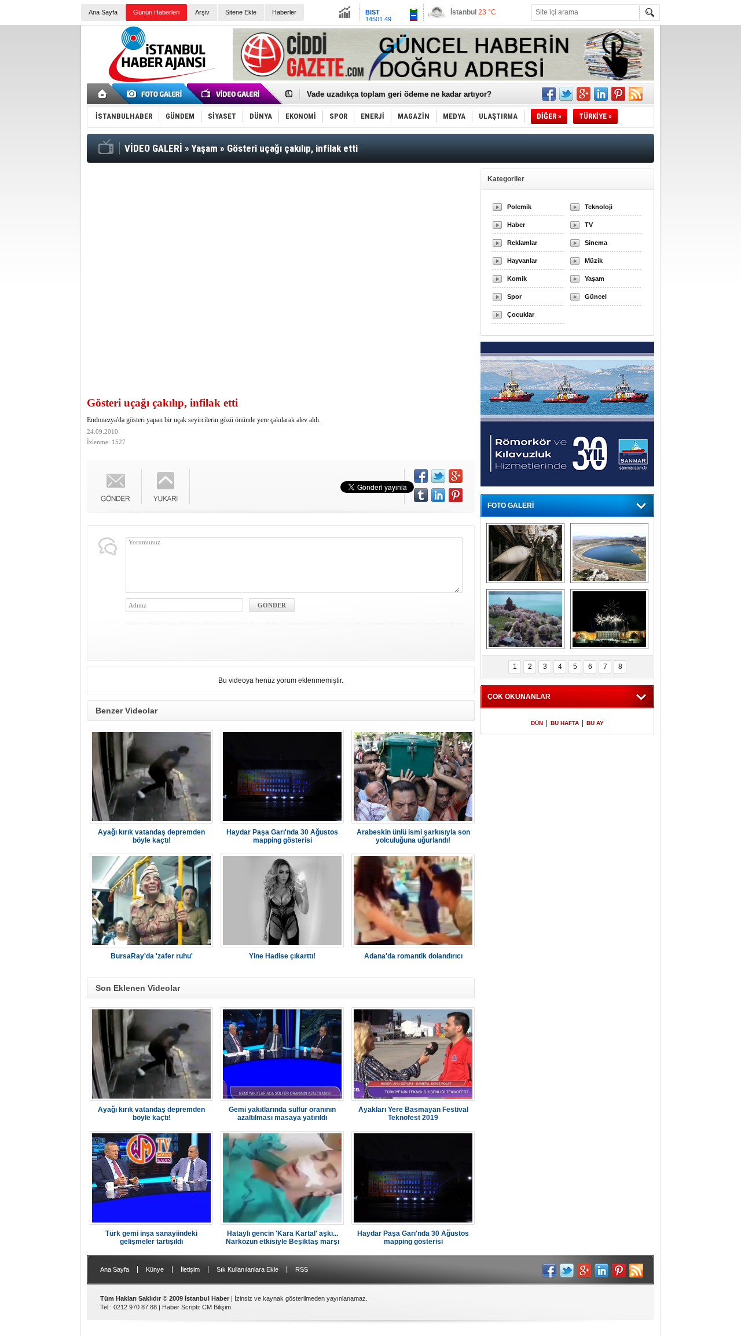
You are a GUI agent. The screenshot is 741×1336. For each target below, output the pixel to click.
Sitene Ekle (240, 12)
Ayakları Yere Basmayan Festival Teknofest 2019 (413, 1114)
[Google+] (456, 476)
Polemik (519, 206)
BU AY (595, 723)
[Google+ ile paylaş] (583, 94)
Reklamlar (522, 242)
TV (589, 224)
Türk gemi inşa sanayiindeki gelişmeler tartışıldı (151, 1237)
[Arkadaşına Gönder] (116, 486)
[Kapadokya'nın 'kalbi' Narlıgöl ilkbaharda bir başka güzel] (609, 553)
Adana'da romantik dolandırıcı (413, 956)
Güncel (596, 296)
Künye (155, 1269)
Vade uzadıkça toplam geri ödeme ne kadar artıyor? (399, 94)
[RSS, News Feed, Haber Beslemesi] (636, 94)
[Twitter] (438, 476)
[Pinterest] (456, 495)
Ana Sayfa (103, 12)
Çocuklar (520, 314)
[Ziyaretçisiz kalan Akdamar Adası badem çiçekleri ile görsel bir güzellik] (525, 619)
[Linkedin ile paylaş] (601, 94)
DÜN (537, 723)
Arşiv (202, 12)
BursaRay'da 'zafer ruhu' (152, 956)
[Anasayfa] (103, 93)
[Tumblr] (421, 495)
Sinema (596, 242)
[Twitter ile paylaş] (566, 94)
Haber (516, 224)
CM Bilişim (216, 1307)
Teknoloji (598, 206)
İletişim (190, 1269)
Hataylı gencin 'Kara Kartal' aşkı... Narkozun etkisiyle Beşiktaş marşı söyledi (282, 1237)
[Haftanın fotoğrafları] (609, 619)
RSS (301, 1269)
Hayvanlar (522, 260)
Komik (517, 278)
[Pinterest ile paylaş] (618, 94)
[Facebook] (421, 476)
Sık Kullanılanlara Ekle (247, 1269)
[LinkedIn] (438, 495)
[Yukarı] (166, 486)
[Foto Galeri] (156, 93)
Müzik (594, 260)
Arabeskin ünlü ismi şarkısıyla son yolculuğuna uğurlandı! (413, 836)
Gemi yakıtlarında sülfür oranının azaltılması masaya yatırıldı (282, 1114)
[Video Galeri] (231, 93)
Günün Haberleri (156, 12)
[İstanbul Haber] (159, 81)
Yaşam (594, 278)
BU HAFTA (565, 723)
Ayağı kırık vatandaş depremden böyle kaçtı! (151, 836)
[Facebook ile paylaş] (549, 94)
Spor (514, 296)
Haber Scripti (180, 1307)
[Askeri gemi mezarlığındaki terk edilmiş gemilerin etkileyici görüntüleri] (525, 553)
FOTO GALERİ (510, 506)
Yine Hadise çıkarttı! (282, 956)
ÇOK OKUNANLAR (519, 697)
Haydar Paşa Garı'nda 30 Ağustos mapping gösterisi (282, 836)
